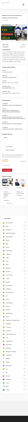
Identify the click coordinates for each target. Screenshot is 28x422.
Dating (15, 362)
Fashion (15, 376)
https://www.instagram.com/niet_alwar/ (12, 129)
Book (15, 264)
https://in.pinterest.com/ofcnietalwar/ (12, 123)
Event (15, 386)
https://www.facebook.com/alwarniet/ (12, 105)
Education (22, 46)
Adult (15, 257)
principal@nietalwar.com (8, 88)
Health (15, 390)
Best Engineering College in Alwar (11, 93)
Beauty (15, 240)
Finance (15, 306)
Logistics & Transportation (15, 320)
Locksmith (15, 348)
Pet (15, 369)
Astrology (15, 330)
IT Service (15, 327)
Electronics (15, 365)
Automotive (15, 344)
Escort (15, 299)
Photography (15, 236)
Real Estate (15, 355)
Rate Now (7, 200)
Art (15, 296)
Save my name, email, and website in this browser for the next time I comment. (12, 155)
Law (15, 337)
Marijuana (15, 268)
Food (15, 261)
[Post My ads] (6, 3)
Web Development (15, 233)
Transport (15, 254)
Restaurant (15, 229)
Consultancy (15, 285)
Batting (15, 282)
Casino (15, 278)
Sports (15, 247)
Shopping (15, 323)
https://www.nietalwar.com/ (9, 77)
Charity (15, 309)
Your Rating (5, 159)
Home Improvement (15, 334)
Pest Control (15, 275)
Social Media (15, 222)
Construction (15, 341)
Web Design (15, 313)
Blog (15, 243)
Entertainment (15, 292)
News (15, 226)
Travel (15, 383)
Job (15, 372)
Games (15, 316)
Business (15, 271)
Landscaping (15, 302)
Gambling (15, 289)
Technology (15, 250)
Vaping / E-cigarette (15, 351)
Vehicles (15, 358)
